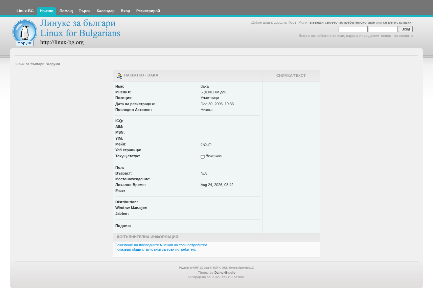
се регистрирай (397, 22)
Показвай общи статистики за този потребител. (155, 249)
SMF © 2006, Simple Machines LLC (233, 267)
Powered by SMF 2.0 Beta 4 (195, 267)
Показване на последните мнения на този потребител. (161, 245)
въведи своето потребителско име (342, 22)
